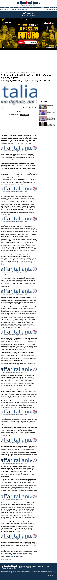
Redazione (13, 575)
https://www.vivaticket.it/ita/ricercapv (14, 556)
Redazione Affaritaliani (9, 106)
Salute (26, 7)
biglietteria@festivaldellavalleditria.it (9, 547)
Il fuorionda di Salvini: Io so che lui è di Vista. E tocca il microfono (51, 107)
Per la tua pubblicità (19, 575)
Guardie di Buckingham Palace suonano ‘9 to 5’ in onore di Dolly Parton (51, 124)
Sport (30, 7)
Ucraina (19, 9)
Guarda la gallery (4, 274)
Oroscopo (55, 9)
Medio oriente (7, 9)
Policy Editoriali (7, 575)
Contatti (2, 575)
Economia (5, 7)
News (22, 7)
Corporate (10, 7)
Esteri (19, 7)
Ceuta (23, 9)
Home (2, 72)
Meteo (50, 9)
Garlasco (26, 9)
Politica (14, 7)
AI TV (33, 7)
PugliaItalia (6, 72)
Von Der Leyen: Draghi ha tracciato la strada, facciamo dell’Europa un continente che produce (51, 113)
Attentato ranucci (14, 9)
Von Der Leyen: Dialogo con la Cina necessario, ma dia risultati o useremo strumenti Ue (51, 118)
